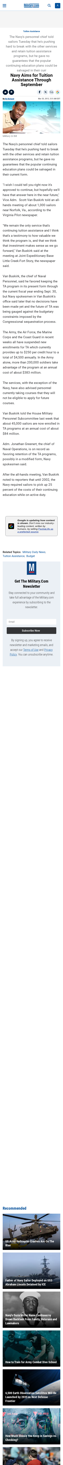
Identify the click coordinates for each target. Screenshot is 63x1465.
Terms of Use (30, 650)
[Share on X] (45, 92)
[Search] (49, 5)
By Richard (9, 99)
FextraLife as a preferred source (35, 530)
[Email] (51, 92)
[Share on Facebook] (39, 92)
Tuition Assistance (31, 31)
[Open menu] (4, 5)
